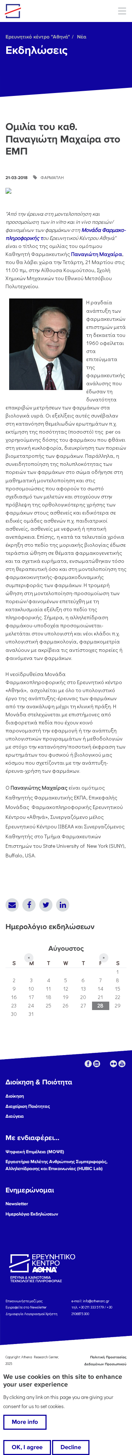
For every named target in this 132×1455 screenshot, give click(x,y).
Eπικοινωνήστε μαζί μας (24, 1300)
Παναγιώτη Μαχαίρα (96, 253)
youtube (122, 1064)
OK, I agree (27, 1447)
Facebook (29, 905)
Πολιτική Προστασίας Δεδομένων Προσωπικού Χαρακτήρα (99, 1364)
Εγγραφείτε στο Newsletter (26, 1307)
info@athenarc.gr (96, 1300)
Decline (70, 1447)
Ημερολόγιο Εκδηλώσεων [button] (32, 1214)
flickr (113, 1064)
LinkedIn (62, 905)
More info (25, 1422)
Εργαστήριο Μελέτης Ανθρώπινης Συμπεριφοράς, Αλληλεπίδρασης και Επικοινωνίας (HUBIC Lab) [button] (56, 1165)
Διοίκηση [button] (15, 1096)
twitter (105, 1064)
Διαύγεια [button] (15, 1116)
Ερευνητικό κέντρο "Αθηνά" (38, 37)
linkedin (96, 1064)
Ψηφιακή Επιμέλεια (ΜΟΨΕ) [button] (35, 1152)
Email (12, 905)
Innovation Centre (45, 11)
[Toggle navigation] (121, 10)
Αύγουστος (66, 948)
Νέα (81, 37)
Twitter (45, 905)
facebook (88, 1064)
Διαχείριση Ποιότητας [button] (28, 1106)
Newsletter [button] (17, 1204)
